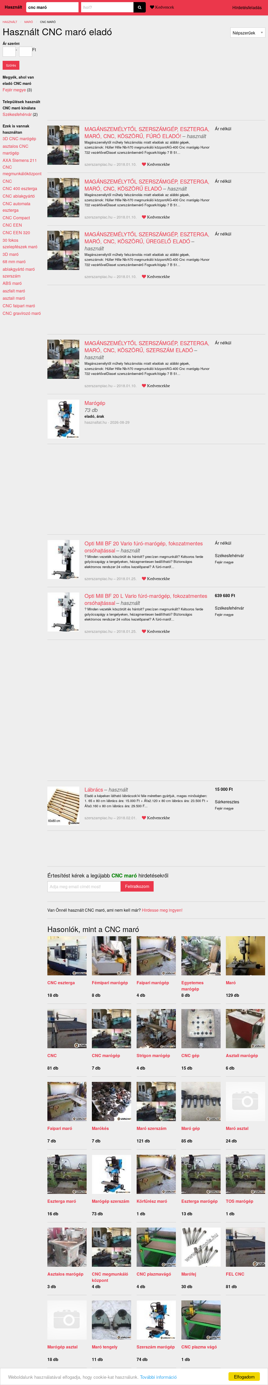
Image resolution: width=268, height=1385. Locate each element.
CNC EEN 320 (16, 232)
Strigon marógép (153, 1055)
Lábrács (94, 789)
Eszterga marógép (199, 1201)
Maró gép (190, 1128)
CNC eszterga (61, 983)
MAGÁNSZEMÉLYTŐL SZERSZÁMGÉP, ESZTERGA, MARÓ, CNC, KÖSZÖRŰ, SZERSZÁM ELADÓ (147, 346)
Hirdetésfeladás (247, 7)
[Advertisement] (91, 76)
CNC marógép (106, 1055)
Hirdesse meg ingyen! (162, 910)
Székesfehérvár (229, 555)
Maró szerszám (151, 1128)
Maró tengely (105, 1347)
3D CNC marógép (19, 138)
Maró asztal (237, 1128)
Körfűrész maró (152, 1201)
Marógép (95, 402)
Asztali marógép (242, 1055)
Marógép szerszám (110, 1201)
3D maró (11, 254)
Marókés (100, 1128)
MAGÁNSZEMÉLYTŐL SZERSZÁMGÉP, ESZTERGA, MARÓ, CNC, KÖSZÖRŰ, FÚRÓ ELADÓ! (147, 132)
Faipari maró (59, 1128)
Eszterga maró (61, 1201)
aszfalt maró (14, 291)
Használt (13, 7)
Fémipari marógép (110, 983)
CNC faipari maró (19, 306)
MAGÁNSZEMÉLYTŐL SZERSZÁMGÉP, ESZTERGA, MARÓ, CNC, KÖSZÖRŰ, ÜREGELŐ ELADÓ (147, 237)
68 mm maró (14, 261)
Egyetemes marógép (192, 986)
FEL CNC (235, 1274)
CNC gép (190, 1055)
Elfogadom (244, 1376)
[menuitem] (247, 32)
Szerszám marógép (156, 1347)
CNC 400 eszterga (20, 188)
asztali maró (14, 298)
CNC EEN (12, 225)
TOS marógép (239, 1201)
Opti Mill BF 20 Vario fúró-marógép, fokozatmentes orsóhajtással (144, 546)
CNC (52, 1055)
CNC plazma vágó (199, 1347)
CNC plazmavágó (154, 1274)
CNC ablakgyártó (19, 196)
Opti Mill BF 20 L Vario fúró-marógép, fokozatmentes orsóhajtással (146, 599)
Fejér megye (14, 90)
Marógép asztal (62, 1347)
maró (28, 22)
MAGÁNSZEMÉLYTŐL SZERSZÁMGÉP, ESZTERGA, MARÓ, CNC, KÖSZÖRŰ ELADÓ (147, 185)
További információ (158, 1377)
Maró (231, 983)
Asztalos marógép (65, 1274)
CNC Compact (16, 218)
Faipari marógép (153, 983)
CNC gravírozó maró (22, 313)
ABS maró (12, 283)
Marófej (188, 1274)
